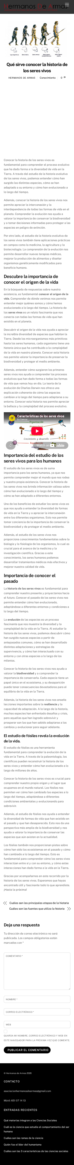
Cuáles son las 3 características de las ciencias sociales (36, 1151)
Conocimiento (48, 77)
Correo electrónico (20, 1012)
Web (8, 1024)
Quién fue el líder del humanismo (22, 1144)
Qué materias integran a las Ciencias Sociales (30, 1120)
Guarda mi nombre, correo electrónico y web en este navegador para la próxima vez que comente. (37, 1037)
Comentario (14, 956)
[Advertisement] (37, 119)
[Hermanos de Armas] (36, 9)
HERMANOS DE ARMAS (21, 78)
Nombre (12, 999)
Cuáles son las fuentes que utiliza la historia (37, 908)
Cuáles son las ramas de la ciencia (23, 1137)
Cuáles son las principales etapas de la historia (39, 903)
